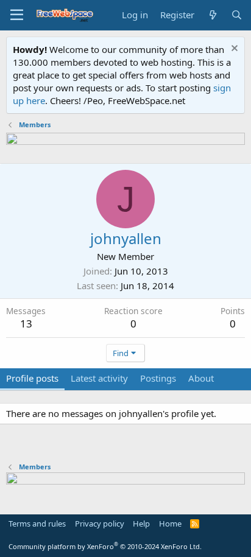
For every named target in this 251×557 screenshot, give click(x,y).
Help (141, 523)
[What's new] (212, 15)
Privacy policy (99, 523)
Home (170, 523)
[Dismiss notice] (233, 49)
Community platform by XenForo (105, 546)
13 (26, 324)
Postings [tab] (158, 378)
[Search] (237, 15)
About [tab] (201, 378)
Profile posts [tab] (32, 378)
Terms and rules (37, 523)
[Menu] (16, 15)
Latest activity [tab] (99, 378)
